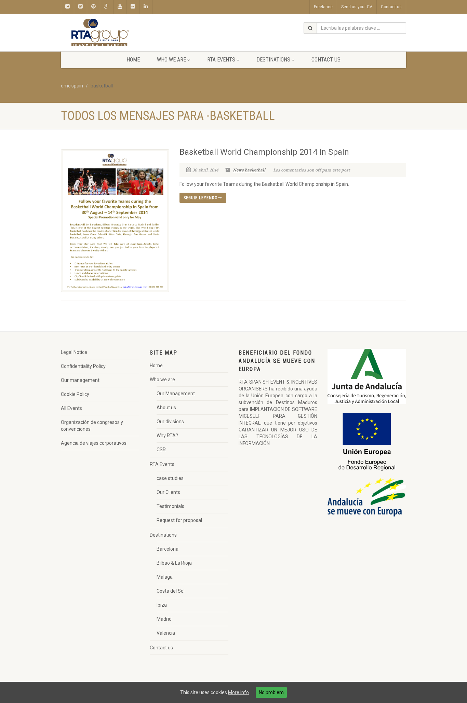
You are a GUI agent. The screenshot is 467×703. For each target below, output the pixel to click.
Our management (80, 380)
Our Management (176, 393)
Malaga (165, 577)
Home (133, 59)
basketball (255, 170)
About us (166, 407)
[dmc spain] (115, 32)
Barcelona (167, 549)
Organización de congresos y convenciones (92, 425)
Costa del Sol (171, 591)
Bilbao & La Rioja (174, 563)
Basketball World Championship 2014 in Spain (264, 152)
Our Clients (168, 492)
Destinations (273, 59)
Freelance (323, 6)
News (238, 170)
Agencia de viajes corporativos (93, 443)
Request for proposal (179, 520)
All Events (71, 408)
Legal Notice (74, 352)
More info (238, 692)
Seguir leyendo (201, 197)
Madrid (164, 619)
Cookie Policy (75, 394)
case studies (170, 478)
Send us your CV (356, 6)
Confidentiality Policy (83, 366)
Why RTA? (167, 435)
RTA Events (221, 59)
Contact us (391, 6)
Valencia (166, 633)
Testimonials (170, 506)
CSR (161, 449)
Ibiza (162, 605)
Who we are (171, 59)
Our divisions (170, 421)
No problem (271, 692)
